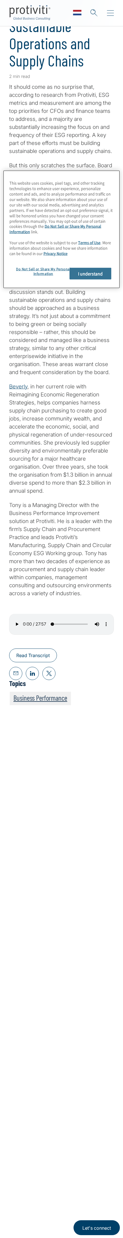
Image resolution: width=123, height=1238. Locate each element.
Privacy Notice (21, 1200)
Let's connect (96, 1228)
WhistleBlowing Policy (30, 1217)
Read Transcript (33, 655)
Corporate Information (84, 1200)
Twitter (29, 1173)
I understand (90, 273)
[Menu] (110, 13)
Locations (21, 1111)
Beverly (18, 386)
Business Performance (40, 697)
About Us (20, 1046)
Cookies (60, 1217)
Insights (19, 1095)
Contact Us (22, 1079)
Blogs (57, 1173)
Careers (18, 1062)
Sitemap (19, 1128)
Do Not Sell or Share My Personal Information (55, 228)
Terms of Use (50, 1200)
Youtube (43, 1173)
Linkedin (14, 1173)
